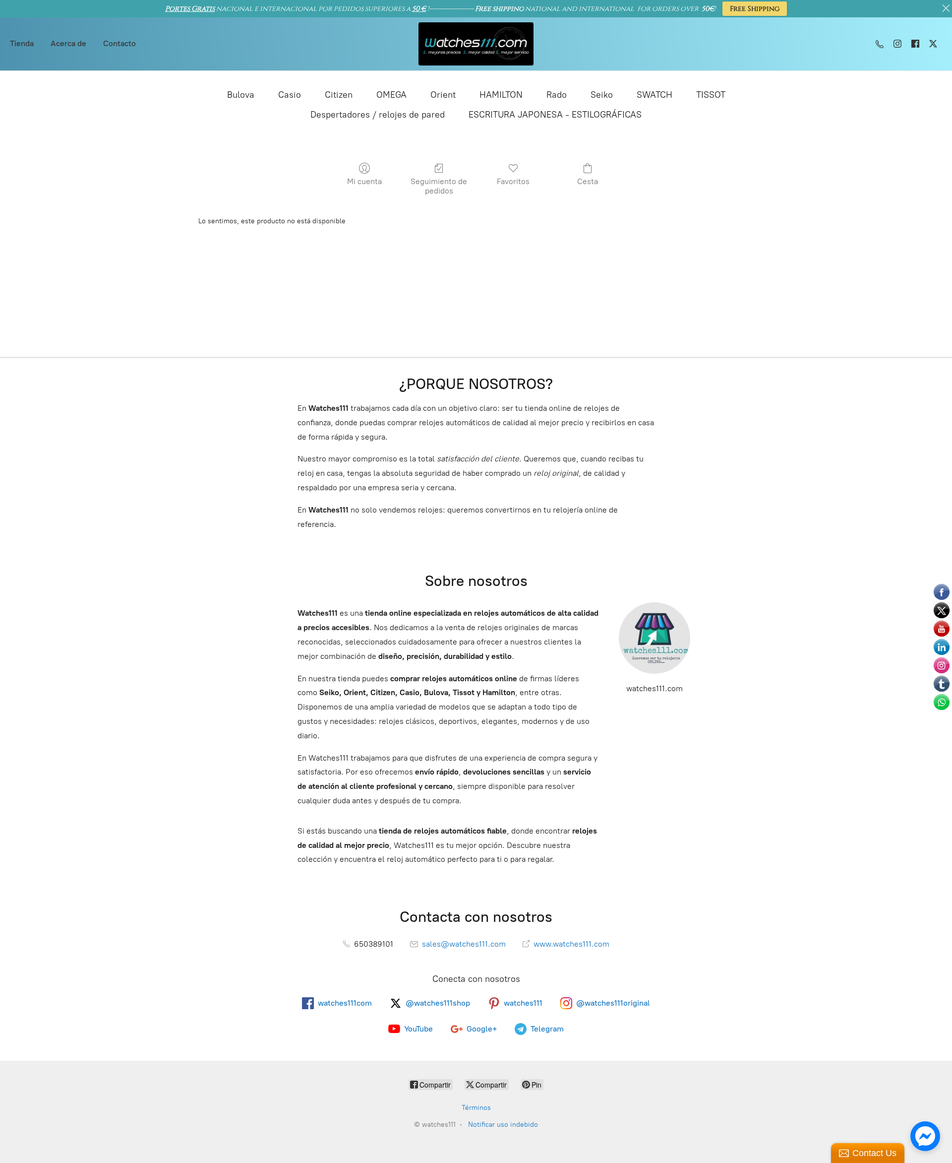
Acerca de (68, 43)
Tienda (22, 43)
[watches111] (476, 43)
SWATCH (654, 94)
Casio (289, 94)
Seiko (602, 94)
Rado (556, 94)
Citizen (339, 94)
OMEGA (391, 94)
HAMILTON (501, 94)
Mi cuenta (364, 181)
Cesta (587, 181)
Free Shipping (754, 8)
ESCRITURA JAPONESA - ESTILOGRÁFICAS (555, 114)
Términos (476, 1107)
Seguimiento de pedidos (439, 186)
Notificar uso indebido (503, 1124)
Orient (443, 94)
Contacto (119, 43)
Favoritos (513, 181)
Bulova (240, 94)
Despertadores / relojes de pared (377, 114)
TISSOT (710, 94)
